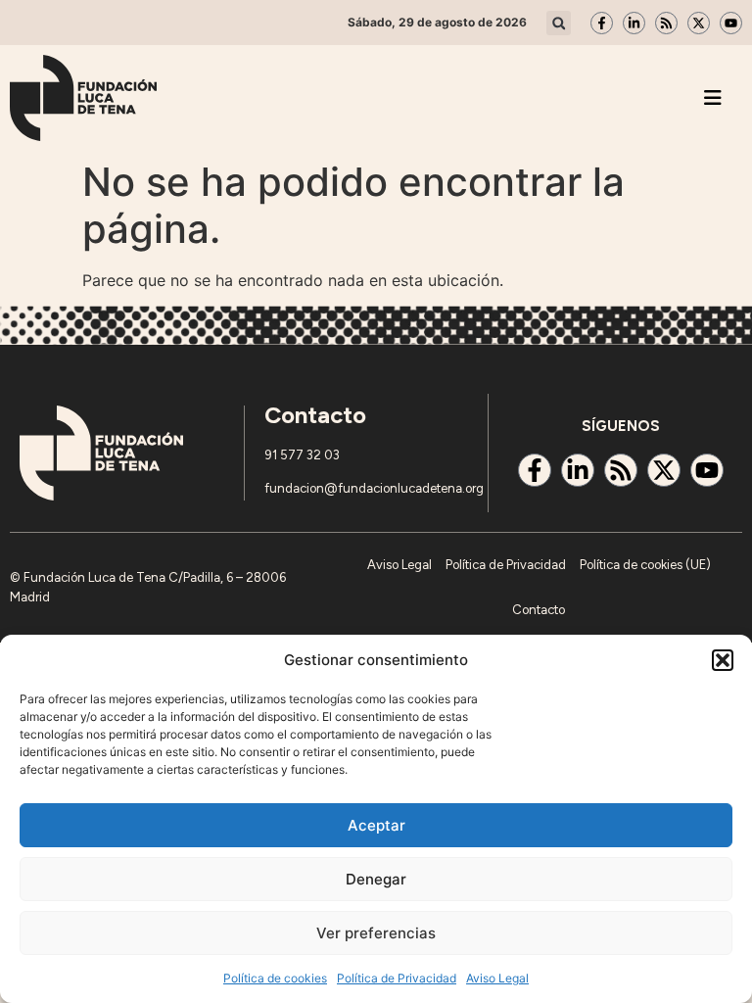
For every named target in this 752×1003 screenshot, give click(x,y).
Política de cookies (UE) (645, 564)
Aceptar (376, 825)
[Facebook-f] (601, 23)
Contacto (538, 609)
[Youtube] (731, 23)
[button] (722, 660)
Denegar (376, 879)
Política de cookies (275, 978)
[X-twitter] (698, 23)
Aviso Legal (497, 978)
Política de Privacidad (396, 978)
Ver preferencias (376, 933)
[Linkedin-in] (634, 23)
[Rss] (666, 23)
